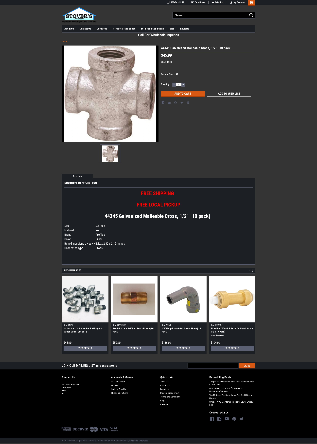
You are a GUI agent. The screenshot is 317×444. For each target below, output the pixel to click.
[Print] (175, 102)
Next (253, 270)
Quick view (134, 320)
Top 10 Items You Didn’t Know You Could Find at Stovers (230, 396)
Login (113, 389)
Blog (172, 28)
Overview (77, 176)
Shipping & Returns (119, 393)
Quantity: (165, 84)
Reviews (184, 28)
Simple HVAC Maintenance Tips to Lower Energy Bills (231, 403)
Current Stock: (169, 74)
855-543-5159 (177, 2)
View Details (85, 348)
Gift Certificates (118, 382)
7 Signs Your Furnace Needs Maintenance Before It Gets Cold (231, 383)
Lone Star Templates (138, 441)
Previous (250, 270)
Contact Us (85, 28)
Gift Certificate (198, 2)
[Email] (169, 102)
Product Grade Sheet (124, 28)
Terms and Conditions (152, 28)
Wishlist (219, 2)
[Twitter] (181, 102)
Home (64, 41)
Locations (102, 28)
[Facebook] (163, 102)
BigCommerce (113, 441)
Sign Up (122, 389)
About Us (69, 28)
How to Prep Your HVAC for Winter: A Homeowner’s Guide (225, 390)
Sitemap (92, 441)
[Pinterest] (188, 102)
